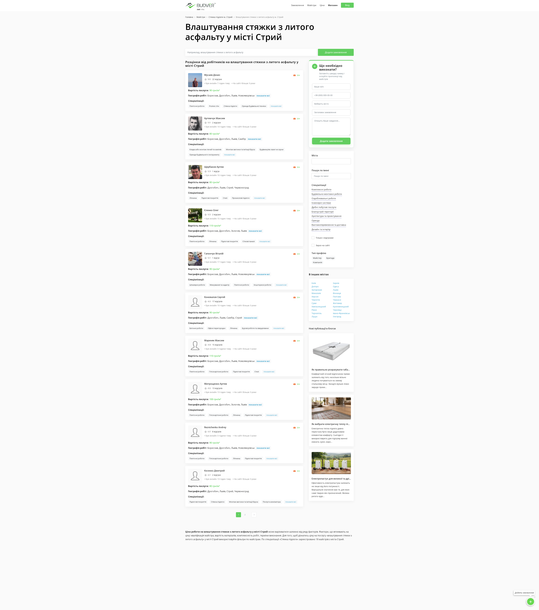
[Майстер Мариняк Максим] (195, 345)
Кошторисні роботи (262, 285)
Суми (314, 303)
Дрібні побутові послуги (324, 207)
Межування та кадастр (219, 285)
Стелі (225, 198)
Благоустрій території (323, 211)
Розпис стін (214, 106)
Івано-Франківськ (341, 313)
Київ (314, 283)
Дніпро (315, 286)
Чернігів (316, 299)
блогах (332, 328)
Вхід (347, 5)
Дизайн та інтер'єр (321, 229)
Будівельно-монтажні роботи (327, 194)
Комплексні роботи (321, 189)
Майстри (311, 5)
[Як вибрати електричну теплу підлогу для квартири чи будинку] (331, 408)
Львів (335, 290)
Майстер (317, 258)
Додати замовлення (336, 52)
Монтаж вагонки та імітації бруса (240, 149)
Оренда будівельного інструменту (204, 154)
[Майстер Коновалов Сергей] (195, 302)
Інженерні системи (321, 202)
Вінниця (337, 293)
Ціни (322, 5)
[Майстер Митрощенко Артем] (195, 388)
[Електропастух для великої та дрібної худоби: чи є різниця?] (331, 463)
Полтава (337, 296)
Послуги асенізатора (272, 502)
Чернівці (337, 310)
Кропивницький (341, 306)
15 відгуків (217, 344)
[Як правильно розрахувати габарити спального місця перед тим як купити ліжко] (331, 350)
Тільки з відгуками (325, 237)
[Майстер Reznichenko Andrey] (195, 432)
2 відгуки (216, 122)
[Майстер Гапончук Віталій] (195, 258)
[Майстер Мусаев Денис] (195, 79)
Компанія (317, 262)
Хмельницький (319, 306)
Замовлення (297, 5)
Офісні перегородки (216, 328)
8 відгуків (216, 431)
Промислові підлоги (240, 198)
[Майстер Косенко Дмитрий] (195, 475)
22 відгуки (217, 79)
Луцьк (314, 316)
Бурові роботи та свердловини (255, 328)
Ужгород (337, 316)
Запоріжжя (317, 290)
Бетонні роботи (196, 328)
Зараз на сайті (323, 245)
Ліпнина (193, 198)
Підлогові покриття (209, 198)
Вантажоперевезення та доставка (329, 224)
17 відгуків (217, 301)
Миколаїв (316, 293)
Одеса (336, 286)
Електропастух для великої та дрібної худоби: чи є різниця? (345, 478)
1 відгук (216, 171)
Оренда (315, 220)
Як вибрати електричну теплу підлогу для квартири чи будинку (348, 424)
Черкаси (337, 299)
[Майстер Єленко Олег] (195, 215)
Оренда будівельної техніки (254, 106)
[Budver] (201, 5)
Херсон (315, 296)
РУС (203, 9)
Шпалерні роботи (197, 285)
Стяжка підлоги (230, 106)
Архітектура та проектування (326, 216)
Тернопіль (317, 313)
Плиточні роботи (196, 106)
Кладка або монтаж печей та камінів (205, 149)
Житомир (337, 303)
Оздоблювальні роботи (324, 198)
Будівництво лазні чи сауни (271, 149)
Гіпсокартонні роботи (218, 371)
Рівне (314, 310)
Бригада (330, 258)
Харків (336, 283)
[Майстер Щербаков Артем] (195, 171)
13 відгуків (217, 388)
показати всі (263, 95)
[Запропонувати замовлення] (298, 75)
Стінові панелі (249, 241)
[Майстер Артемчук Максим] (195, 123)
